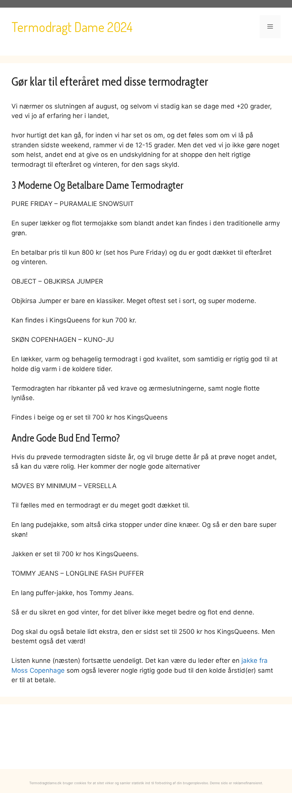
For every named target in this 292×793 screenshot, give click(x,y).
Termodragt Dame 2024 (72, 26)
